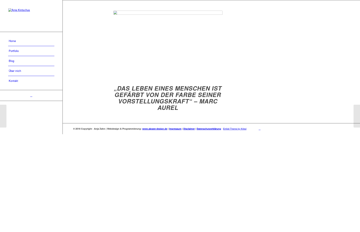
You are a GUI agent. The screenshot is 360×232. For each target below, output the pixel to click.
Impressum (175, 128)
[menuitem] (31, 41)
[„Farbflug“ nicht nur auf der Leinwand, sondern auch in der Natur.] (357, 116)
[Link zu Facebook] (31, 95)
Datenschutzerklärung (209, 128)
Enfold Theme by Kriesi (234, 128)
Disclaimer (189, 128)
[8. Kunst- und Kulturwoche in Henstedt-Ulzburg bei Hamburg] (3, 116)
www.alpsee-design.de (154, 128)
